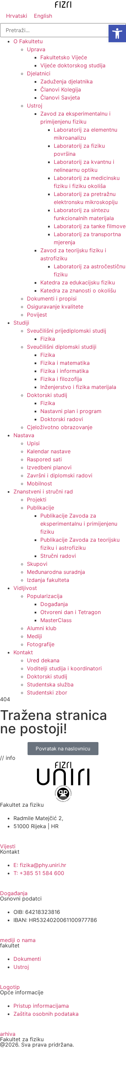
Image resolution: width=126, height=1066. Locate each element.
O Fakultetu (28, 41)
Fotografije (40, 644)
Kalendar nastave (49, 451)
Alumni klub (41, 628)
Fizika (47, 338)
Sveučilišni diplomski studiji (61, 346)
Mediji (34, 636)
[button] (117, 33)
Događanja (54, 604)
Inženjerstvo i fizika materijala (78, 387)
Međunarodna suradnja (56, 572)
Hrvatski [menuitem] (16, 15)
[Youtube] (26, 1055)
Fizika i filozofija (61, 379)
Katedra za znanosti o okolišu (78, 290)
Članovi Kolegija (60, 89)
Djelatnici (38, 73)
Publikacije (40, 507)
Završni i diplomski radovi (59, 475)
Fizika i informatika (64, 371)
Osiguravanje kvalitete (55, 306)
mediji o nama (18, 940)
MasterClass (56, 620)
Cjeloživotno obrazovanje (59, 427)
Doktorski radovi (61, 419)
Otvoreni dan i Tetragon (70, 612)
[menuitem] (17, 15)
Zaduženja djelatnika (66, 81)
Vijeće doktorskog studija (73, 65)
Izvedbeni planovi (49, 467)
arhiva (7, 1033)
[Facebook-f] (8, 1055)
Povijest (37, 314)
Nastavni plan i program (70, 411)
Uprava (36, 49)
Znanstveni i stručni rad (43, 491)
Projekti (36, 499)
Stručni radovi (58, 555)
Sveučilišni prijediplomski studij (66, 330)
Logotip (10, 987)
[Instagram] (45, 1055)
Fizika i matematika (65, 362)
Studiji (21, 322)
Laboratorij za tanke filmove (90, 226)
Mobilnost (39, 483)
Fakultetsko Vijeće (63, 57)
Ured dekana (43, 660)
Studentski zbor (47, 692)
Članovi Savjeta (60, 97)
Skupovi (37, 563)
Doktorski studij (47, 395)
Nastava (23, 435)
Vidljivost (25, 588)
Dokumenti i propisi (52, 298)
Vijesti (7, 846)
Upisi (33, 443)
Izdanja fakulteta (48, 580)
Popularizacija (44, 596)
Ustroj (34, 105)
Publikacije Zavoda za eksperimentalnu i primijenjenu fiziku (78, 523)
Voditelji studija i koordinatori (64, 668)
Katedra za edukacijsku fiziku (77, 282)
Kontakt (23, 652)
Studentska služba (50, 684)
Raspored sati (44, 459)
